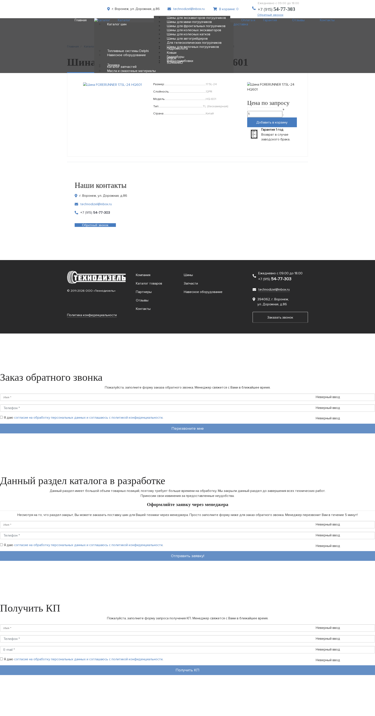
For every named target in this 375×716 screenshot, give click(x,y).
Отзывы (142, 300)
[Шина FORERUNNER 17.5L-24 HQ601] (112, 84)
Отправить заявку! (187, 555)
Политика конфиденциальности (92, 315)
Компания (143, 275)
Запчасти (191, 283)
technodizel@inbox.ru (189, 9)
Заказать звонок (280, 317)
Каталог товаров (149, 283)
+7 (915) (276, 9)
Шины (188, 275)
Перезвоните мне (187, 428)
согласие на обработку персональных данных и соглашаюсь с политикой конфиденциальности (88, 417)
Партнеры (144, 292)
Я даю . (83, 417)
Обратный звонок (95, 225)
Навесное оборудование (203, 292)
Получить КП (187, 670)
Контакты (143, 309)
